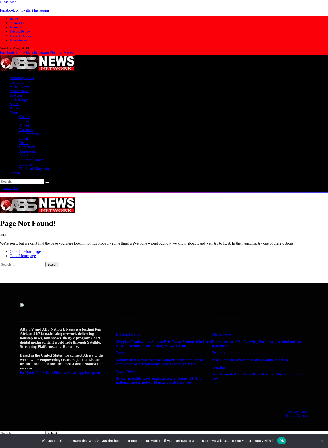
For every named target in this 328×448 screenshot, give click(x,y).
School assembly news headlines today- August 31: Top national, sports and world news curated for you (158, 380)
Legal (23, 138)
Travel (24, 125)
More (14, 112)
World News (19, 91)
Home (14, 18)
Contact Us (17, 23)
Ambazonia (28, 151)
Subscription (10, 188)
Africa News (20, 87)
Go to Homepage (23, 256)
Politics (15, 108)
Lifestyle (25, 121)
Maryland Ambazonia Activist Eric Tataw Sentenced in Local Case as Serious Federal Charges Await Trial (164, 344)
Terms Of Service (21, 36)
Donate (15, 173)
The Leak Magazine (34, 169)
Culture (24, 117)
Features (16, 95)
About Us (16, 27)
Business (26, 130)
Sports (14, 104)
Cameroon (27, 147)
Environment (29, 134)
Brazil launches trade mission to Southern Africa (250, 360)
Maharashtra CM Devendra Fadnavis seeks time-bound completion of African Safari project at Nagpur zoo (159, 362)
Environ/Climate (31, 160)
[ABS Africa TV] (37, 70)
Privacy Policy (20, 31)
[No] (322, 440)
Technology (19, 99)
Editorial (25, 164)
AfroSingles (28, 156)
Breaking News (22, 78)
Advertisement (19, 40)
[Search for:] (22, 264)
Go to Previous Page (25, 251)
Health (24, 143)
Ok (281, 440)
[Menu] (2, 195)
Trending (17, 82)
